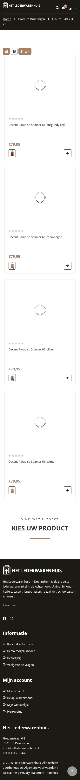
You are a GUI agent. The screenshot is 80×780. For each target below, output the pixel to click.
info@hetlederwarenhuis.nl (21, 748)
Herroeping (14, 711)
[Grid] (6, 51)
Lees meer (10, 605)
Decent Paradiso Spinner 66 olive (31, 349)
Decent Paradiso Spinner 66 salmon (32, 461)
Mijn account (15, 691)
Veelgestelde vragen (20, 665)
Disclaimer (10, 773)
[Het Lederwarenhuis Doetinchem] (21, 5)
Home (7, 19)
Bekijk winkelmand (20, 698)
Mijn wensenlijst (18, 705)
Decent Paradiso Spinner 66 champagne (35, 237)
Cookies (52, 773)
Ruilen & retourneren (21, 644)
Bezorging (14, 658)
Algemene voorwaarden (40, 767)
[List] (14, 51)
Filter (25, 51)
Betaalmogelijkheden (21, 651)
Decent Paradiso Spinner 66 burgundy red (37, 125)
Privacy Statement (32, 773)
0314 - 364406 (18, 753)
